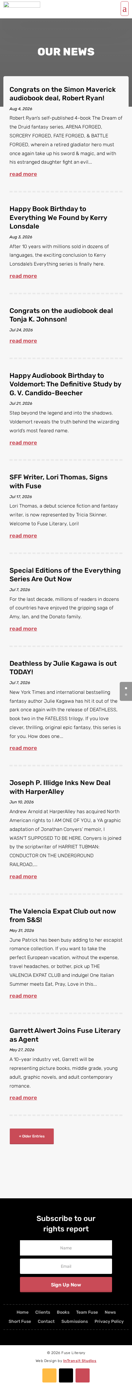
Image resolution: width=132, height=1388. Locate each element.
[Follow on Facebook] (49, 1375)
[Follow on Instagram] (83, 1375)
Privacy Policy (109, 1321)
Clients (42, 1312)
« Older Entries (32, 1136)
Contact (46, 1321)
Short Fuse (20, 1321)
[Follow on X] (66, 1375)
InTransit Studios (80, 1361)
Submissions (74, 1321)
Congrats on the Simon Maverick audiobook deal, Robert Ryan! (63, 93)
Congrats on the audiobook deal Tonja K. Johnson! (61, 315)
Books (63, 1312)
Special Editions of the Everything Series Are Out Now (65, 574)
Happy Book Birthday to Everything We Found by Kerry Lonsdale (58, 217)
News (110, 1312)
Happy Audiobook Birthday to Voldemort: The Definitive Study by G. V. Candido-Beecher (65, 384)
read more (23, 174)
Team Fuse (87, 1312)
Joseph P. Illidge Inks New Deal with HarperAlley (60, 787)
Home (23, 1312)
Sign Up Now (66, 1285)
